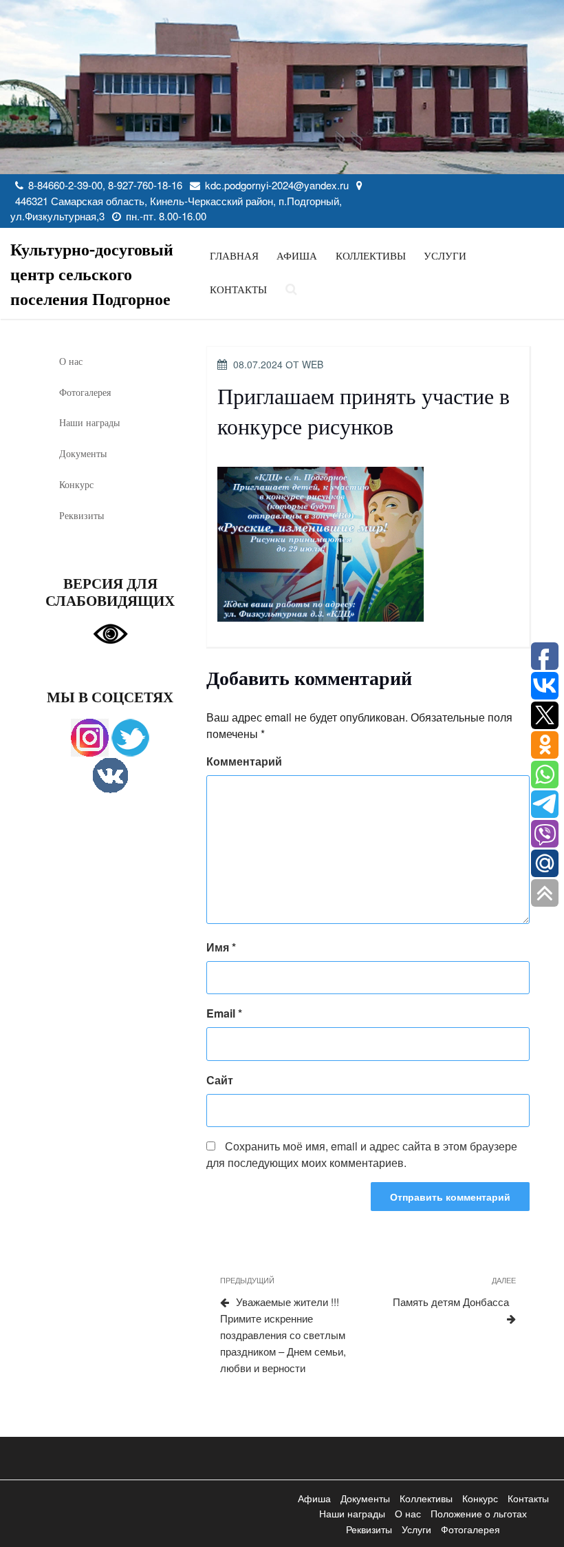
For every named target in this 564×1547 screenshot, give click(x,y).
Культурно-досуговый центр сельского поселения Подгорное (91, 273)
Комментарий (244, 761)
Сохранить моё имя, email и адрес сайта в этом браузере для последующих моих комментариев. (361, 1154)
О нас (71, 361)
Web (312, 364)
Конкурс (76, 484)
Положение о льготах (479, 1513)
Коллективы (371, 255)
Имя (221, 947)
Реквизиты (81, 515)
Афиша (296, 255)
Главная (234, 255)
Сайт (219, 1080)
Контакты (238, 289)
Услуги (445, 255)
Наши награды (89, 422)
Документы (83, 453)
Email (224, 1013)
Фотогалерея (85, 392)
